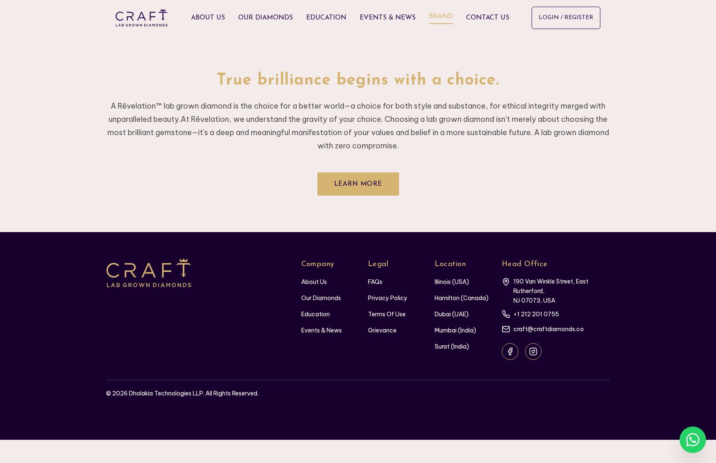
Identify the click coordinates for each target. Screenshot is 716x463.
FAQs (375, 282)
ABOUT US (208, 18)
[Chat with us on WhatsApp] (693, 440)
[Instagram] (533, 351)
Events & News (321, 330)
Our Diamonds (321, 298)
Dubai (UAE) (452, 314)
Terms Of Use (387, 314)
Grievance (382, 330)
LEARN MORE (358, 184)
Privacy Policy (387, 298)
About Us (314, 282)
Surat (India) (452, 346)
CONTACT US (487, 18)
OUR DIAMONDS (265, 18)
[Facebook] (510, 351)
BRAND (441, 16)
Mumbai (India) (455, 330)
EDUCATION (326, 18)
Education (315, 314)
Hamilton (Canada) (462, 298)
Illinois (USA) (452, 282)
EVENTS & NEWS (388, 18)
